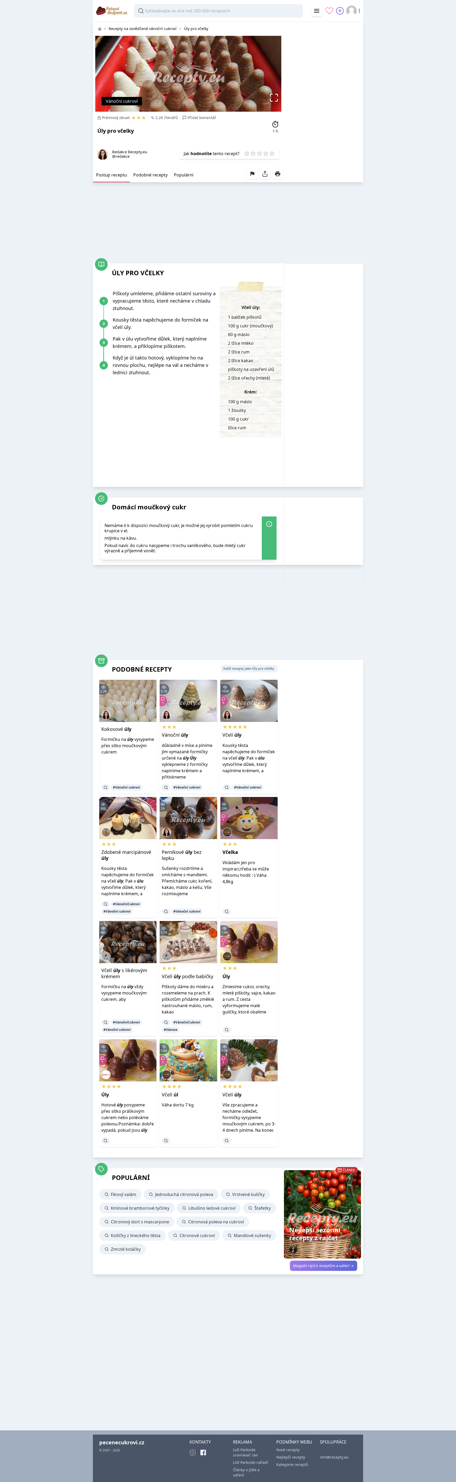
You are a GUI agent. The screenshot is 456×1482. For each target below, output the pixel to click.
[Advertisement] (323, 101)
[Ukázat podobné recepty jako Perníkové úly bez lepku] (166, 911)
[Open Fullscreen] (275, 97)
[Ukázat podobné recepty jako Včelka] (226, 911)
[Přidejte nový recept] (340, 11)
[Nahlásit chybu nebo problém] (252, 174)
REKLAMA (242, 1442)
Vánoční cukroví (122, 101)
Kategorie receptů (292, 1464)
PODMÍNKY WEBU (294, 1442)
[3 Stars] (259, 153)
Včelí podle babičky (187, 976)
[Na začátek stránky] (444, 1470)
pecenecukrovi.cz (121, 1442)
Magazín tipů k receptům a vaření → (323, 1265)
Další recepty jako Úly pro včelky (248, 668)
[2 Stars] (253, 153)
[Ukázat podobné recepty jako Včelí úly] (226, 787)
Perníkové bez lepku (181, 855)
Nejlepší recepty (290, 1457)
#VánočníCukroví (126, 904)
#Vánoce (170, 1029)
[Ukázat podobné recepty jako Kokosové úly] (105, 787)
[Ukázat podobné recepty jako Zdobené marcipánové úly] (105, 904)
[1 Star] (247, 153)
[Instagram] (192, 1452)
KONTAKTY (200, 1442)
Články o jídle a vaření (246, 1472)
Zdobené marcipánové (126, 855)
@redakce (121, 156)
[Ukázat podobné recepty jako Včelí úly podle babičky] (166, 1022)
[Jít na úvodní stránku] (99, 28)
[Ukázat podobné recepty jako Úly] (226, 1030)
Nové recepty (288, 1449)
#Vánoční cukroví (126, 787)
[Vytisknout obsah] (277, 174)
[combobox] (218, 10)
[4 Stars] (266, 153)
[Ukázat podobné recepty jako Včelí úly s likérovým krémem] (105, 1022)
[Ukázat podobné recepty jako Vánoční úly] (166, 787)
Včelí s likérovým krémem (124, 973)
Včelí (231, 735)
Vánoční (175, 735)
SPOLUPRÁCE (333, 1442)
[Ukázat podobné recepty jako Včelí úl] (166, 1141)
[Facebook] (203, 1452)
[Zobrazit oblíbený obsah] (329, 11)
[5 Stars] (272, 153)
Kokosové (116, 729)
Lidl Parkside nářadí (250, 1462)
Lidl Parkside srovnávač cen (245, 1452)
